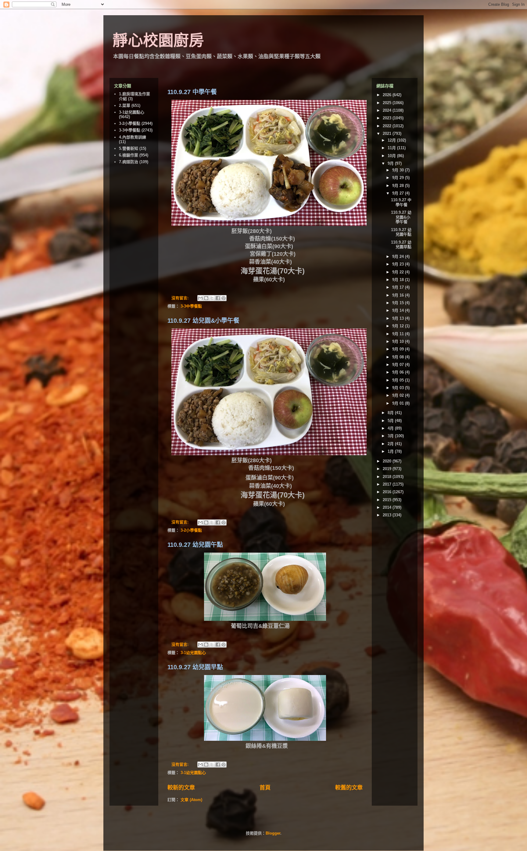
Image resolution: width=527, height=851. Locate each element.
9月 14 (398, 310)
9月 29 (398, 177)
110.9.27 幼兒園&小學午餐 (203, 320)
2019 (388, 468)
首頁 (265, 788)
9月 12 (398, 326)
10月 (392, 155)
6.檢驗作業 (128, 155)
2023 (388, 118)
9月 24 (398, 256)
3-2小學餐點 (191, 530)
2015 (388, 500)
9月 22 (398, 272)
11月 (392, 148)
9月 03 (398, 387)
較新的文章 (181, 788)
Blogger (273, 833)
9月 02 (398, 395)
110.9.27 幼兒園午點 (195, 544)
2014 (388, 507)
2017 (388, 484)
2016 (388, 492)
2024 (388, 110)
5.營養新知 (128, 148)
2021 (388, 133)
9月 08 (398, 357)
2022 (388, 126)
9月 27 (398, 193)
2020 (388, 461)
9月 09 (398, 349)
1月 (391, 451)
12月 (392, 140)
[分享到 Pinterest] (223, 298)
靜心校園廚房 (158, 40)
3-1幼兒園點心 (193, 652)
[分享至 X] (212, 298)
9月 (391, 163)
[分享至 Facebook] (218, 298)
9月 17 (398, 287)
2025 (388, 102)
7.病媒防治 (128, 162)
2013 (388, 515)
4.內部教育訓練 (132, 137)
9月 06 (398, 372)
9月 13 (398, 318)
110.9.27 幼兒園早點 (195, 667)
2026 (388, 95)
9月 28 (398, 185)
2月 (391, 443)
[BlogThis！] (206, 298)
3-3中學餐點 (191, 306)
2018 (388, 476)
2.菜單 (124, 105)
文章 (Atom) (191, 799)
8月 (391, 412)
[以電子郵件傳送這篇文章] (200, 298)
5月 (391, 420)
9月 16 (398, 295)
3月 (391, 436)
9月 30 (398, 170)
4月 (391, 428)
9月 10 (398, 341)
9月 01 (398, 403)
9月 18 (398, 279)
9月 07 (398, 364)
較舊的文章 (349, 788)
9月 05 (398, 380)
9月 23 (398, 264)
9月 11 (398, 334)
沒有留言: (180, 298)
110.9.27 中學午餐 (192, 92)
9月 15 (398, 303)
